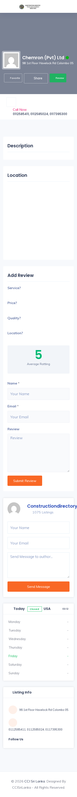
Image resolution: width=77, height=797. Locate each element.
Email (11, 406)
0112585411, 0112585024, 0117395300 (40, 114)
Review (60, 78)
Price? (12, 303)
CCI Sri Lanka (34, 781)
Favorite (15, 78)
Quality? (14, 318)
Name (12, 383)
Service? (14, 288)
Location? (15, 333)
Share (38, 78)
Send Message (38, 586)
